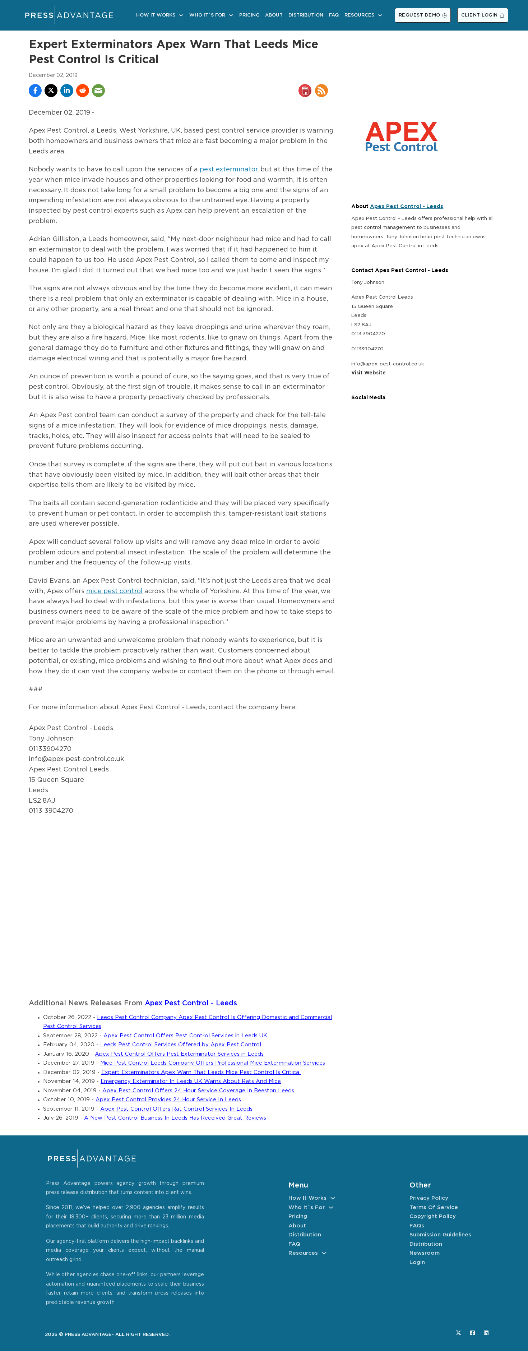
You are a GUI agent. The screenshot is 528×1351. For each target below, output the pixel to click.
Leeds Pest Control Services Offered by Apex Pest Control (180, 1044)
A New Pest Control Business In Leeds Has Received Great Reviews (175, 1118)
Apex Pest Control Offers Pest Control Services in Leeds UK (185, 1035)
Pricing (249, 15)
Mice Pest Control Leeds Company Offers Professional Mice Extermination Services (212, 1063)
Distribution (305, 15)
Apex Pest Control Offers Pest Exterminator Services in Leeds (179, 1054)
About (274, 15)
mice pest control (114, 591)
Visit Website (368, 373)
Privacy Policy (428, 1198)
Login (417, 1262)
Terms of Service (433, 1207)
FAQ (334, 15)
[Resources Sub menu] (380, 15)
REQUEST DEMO (419, 15)
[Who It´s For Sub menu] (231, 15)
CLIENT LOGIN (479, 15)
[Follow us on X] (458, 1333)
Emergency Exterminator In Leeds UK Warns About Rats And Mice (191, 1081)
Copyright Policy (432, 1216)
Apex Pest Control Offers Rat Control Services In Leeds (176, 1109)
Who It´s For (207, 15)
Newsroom (424, 1253)
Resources (359, 15)
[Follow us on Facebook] (472, 1333)
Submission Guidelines (440, 1234)
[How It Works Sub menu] (181, 15)
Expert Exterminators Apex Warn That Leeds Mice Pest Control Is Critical (201, 1072)
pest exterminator (228, 169)
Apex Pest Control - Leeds (191, 1003)
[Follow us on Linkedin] (486, 1333)
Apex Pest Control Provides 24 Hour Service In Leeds (168, 1099)
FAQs (416, 1225)
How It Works (155, 15)
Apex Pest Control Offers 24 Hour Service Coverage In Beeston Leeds (198, 1090)
